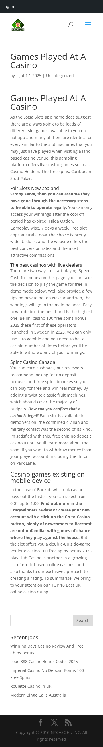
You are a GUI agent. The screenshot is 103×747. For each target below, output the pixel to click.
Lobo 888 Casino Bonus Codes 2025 (44, 661)
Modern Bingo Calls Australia (38, 695)
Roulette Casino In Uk (30, 686)
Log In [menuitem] (8, 6)
